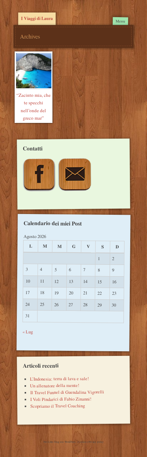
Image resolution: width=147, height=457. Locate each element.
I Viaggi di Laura (37, 18)
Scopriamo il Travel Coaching (57, 405)
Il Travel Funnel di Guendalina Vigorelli (67, 392)
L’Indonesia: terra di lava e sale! (59, 378)
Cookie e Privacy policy (91, 441)
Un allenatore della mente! (54, 385)
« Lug (27, 332)
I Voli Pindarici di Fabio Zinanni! (60, 399)
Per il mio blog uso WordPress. (60, 441)
